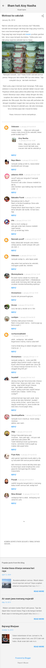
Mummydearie (17, 274)
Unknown (15, 127)
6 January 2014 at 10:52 (33, 198)
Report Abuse (23, 663)
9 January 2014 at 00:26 (29, 455)
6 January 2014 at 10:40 (32, 175)
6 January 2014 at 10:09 (27, 140)
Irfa (12, 220)
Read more (39, 591)
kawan (28, 34)
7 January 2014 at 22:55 (24, 432)
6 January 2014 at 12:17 (33, 239)
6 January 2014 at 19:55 (30, 293)
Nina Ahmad (16, 494)
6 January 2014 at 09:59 (30, 160)
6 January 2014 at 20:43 (25, 305)
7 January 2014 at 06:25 (27, 317)
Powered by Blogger (23, 658)
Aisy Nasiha (23, 138)
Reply (13, 155)
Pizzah (14, 480)
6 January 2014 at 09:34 (28, 127)
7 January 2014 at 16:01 (27, 377)
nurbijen (14, 317)
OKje (13, 432)
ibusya (14, 305)
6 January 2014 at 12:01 (23, 220)
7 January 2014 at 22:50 (33, 415)
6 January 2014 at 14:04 (28, 256)
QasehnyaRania (17, 415)
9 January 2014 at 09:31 (26, 480)
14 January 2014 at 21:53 (30, 494)
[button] (42, 16)
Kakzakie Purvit (17, 197)
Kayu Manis (16, 160)
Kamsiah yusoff (17, 239)
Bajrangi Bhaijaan (10, 626)
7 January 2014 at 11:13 (30, 357)
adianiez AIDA (17, 175)
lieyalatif (14, 377)
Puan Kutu (15, 455)
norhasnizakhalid (18, 334)
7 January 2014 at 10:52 (20, 336)
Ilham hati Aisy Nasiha (22, 5)
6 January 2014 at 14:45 (32, 274)
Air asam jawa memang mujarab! (18, 598)
